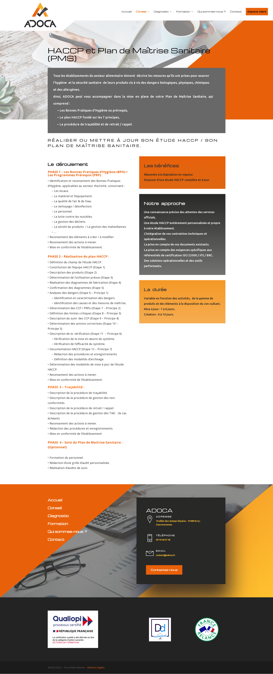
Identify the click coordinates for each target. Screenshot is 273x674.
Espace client (256, 11)
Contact (236, 11)
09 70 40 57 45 (163, 540)
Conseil (141, 11)
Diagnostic (161, 11)
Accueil (126, 11)
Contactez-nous (164, 569)
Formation (183, 11)
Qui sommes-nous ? (211, 11)
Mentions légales (96, 667)
